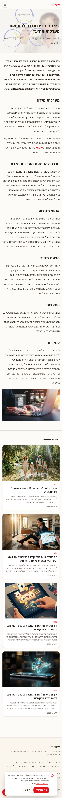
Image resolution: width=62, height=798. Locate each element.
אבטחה (57, 762)
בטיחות (42, 766)
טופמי (39, 148)
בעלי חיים (23, 766)
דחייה (27, 789)
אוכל (49, 762)
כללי (57, 19)
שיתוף (53, 43)
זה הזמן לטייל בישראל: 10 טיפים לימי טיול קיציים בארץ (34, 490)
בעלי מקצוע (11, 766)
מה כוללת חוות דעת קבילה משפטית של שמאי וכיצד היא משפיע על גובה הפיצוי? (32, 559)
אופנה (41, 762)
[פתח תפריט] (5, 5)
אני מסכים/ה (41, 789)
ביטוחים (33, 766)
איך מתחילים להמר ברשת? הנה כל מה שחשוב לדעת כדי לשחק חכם (32, 628)
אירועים (17, 762)
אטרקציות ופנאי (29, 762)
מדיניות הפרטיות (42, 783)
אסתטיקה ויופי (54, 766)
